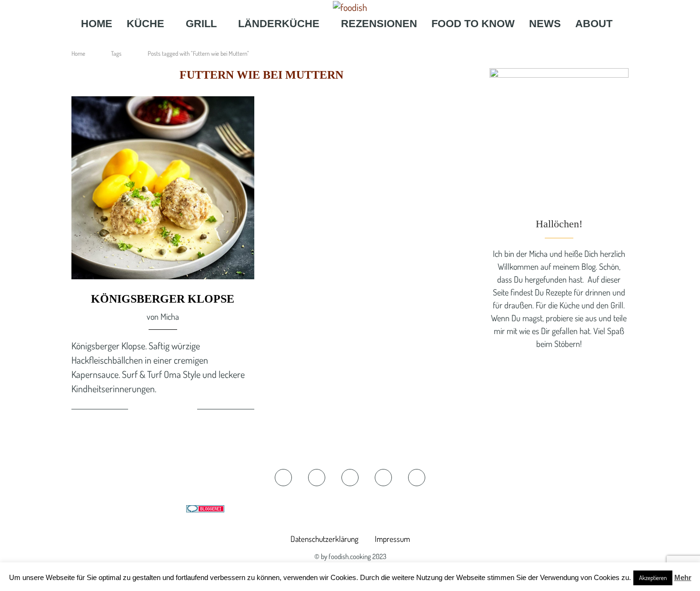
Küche (145, 24)
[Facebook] (320, 42)
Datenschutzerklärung (324, 539)
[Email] (377, 42)
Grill (201, 24)
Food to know (473, 24)
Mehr (682, 577)
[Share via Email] (188, 411)
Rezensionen (379, 24)
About (593, 24)
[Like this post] (137, 411)
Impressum (392, 539)
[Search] (395, 42)
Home (96, 24)
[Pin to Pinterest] (175, 411)
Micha (169, 316)
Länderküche (279, 24)
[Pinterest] (362, 42)
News (545, 24)
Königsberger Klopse (162, 299)
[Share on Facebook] (152, 411)
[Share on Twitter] (163, 411)
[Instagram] (346, 42)
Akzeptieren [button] (653, 577)
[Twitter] (333, 42)
